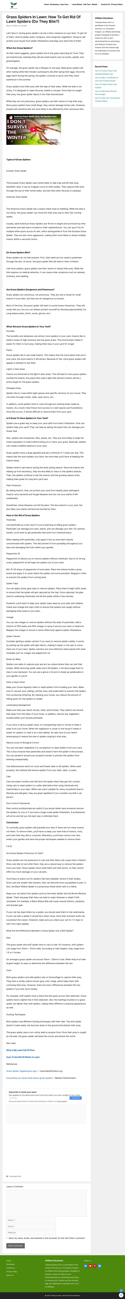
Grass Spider (12, 1071)
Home (46, 4)
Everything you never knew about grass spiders (29, 1078)
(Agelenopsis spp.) (28, 1071)
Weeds (94, 4)
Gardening (54, 4)
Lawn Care (64, 4)
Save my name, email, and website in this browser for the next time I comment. (47, 1238)
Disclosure (10, 1264)
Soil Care (87, 4)
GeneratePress (75, 1295)
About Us (10, 1275)
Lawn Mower (77, 4)
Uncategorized (15, 1176)
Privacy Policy (117, 4)
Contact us (105, 4)
